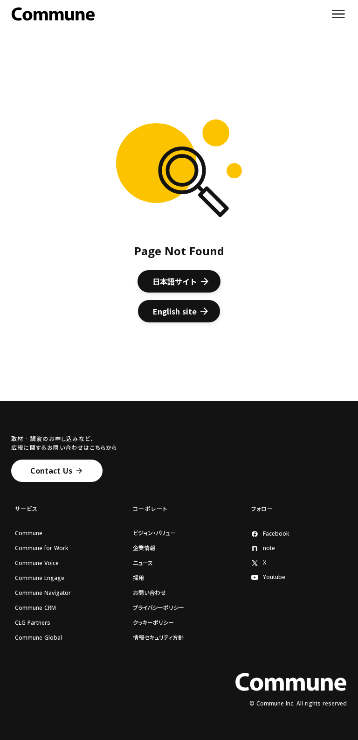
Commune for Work (41, 548)
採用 (138, 578)
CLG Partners (32, 623)
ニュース (143, 563)
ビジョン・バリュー (154, 533)
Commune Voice (37, 563)
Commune (28, 533)
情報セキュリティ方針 (158, 638)
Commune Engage (39, 578)
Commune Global (38, 638)
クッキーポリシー (153, 623)
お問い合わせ (149, 593)
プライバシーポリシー (158, 608)
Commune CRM (35, 608)
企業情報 (144, 548)
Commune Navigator (43, 593)
